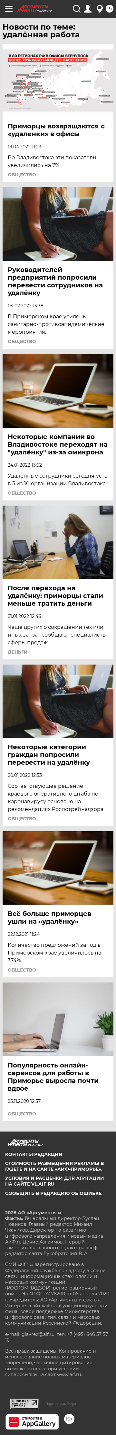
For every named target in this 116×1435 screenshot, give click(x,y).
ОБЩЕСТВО (22, 174)
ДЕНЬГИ (18, 652)
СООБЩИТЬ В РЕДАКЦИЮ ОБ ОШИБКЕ (53, 1193)
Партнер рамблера (60, 1404)
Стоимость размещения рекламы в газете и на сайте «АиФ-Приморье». (54, 1166)
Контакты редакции (34, 1154)
